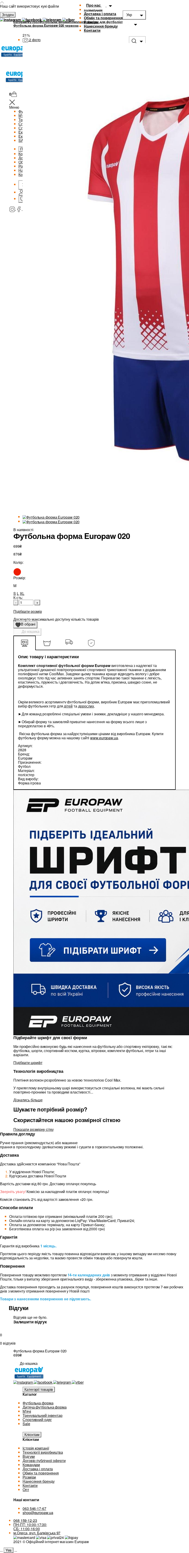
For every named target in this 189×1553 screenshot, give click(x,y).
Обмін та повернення (103, 17)
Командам (31, 1464)
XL (22, 593)
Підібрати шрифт (27, 1062)
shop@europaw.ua (38, 1512)
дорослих (86, 706)
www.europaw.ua (104, 737)
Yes (9, 1550)
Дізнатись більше (27, 1100)
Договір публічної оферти (44, 1460)
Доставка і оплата (100, 13)
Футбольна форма (38, 1403)
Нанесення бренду (101, 26)
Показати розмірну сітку (33, 1129)
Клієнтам (31, 1434)
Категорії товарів (38, 1389)
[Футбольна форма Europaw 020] (51, 516)
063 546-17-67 (34, 1508)
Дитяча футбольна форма (45, 1407)
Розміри (91, 22)
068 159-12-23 (25, 1520)
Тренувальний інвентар (42, 1415)
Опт (26, 1489)
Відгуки (29, 1456)
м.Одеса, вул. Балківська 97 (36, 1532)
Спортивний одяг (37, 1419)
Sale (26, 1423)
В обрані (26, 624)
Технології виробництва (43, 1452)
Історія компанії (36, 1448)
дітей (68, 706)
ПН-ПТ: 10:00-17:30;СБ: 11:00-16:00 (30, 1526)
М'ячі (27, 1411)
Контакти (92, 30)
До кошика (30, 631)
